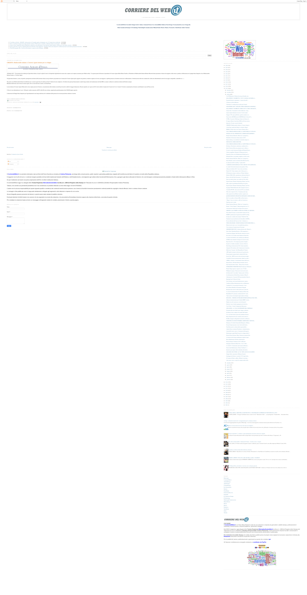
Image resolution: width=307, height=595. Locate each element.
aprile (228, 373)
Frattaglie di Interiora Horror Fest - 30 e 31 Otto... (236, 343)
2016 (226, 86)
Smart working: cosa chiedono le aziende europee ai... (238, 139)
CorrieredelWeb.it (227, 480)
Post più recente (10, 147)
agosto (228, 365)
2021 (226, 76)
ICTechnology (227, 498)
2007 (226, 396)
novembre (229, 92)
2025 (226, 67)
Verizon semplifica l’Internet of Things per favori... (237, 152)
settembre (229, 363)
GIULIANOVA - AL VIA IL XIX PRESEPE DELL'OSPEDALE (239, 308)
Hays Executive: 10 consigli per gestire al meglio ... (237, 241)
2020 (226, 78)
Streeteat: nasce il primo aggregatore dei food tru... (237, 304)
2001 (226, 405)
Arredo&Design (227, 481)
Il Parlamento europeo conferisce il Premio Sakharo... (237, 173)
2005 (226, 400)
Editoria (225, 489)
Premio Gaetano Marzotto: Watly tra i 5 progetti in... (237, 158)
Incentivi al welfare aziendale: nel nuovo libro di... (237, 243)
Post (10, 161)
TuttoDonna (226, 509)
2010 (226, 390)
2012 (226, 386)
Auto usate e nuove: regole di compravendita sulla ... (237, 360)
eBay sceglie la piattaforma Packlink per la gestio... (237, 183)
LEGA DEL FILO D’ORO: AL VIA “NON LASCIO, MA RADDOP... (240, 352)
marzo (228, 375)
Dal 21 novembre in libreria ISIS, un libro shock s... (237, 198)
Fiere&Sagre (226, 491)
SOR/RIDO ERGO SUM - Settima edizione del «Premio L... (239, 229)
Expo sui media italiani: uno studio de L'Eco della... (237, 179)
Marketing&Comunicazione (230, 500)
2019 (226, 80)
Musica (225, 505)
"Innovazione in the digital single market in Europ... (237, 295)
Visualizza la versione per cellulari (109, 150)
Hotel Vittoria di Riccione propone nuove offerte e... (237, 148)
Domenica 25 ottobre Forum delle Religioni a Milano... (238, 322)
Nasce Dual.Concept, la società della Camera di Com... (238, 212)
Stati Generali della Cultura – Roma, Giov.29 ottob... (237, 264)
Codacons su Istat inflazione (232, 102)
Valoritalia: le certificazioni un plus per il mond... (237, 104)
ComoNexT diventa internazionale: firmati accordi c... (238, 258)
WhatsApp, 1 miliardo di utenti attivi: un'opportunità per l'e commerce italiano (240, 420)
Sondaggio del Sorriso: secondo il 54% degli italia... (237, 356)
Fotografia (226, 494)
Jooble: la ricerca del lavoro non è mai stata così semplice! (240, 425)
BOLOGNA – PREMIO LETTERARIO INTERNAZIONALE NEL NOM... (242, 298)
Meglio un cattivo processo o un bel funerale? (236, 302)
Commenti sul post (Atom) (17, 154)
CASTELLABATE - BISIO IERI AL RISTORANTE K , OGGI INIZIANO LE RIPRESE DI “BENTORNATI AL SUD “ (252, 412)
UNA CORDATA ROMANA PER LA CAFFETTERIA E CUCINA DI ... (241, 131)
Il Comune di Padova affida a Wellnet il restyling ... (237, 358)
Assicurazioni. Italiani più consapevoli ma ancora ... (237, 208)
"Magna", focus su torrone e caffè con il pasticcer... (237, 200)
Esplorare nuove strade (231, 202)
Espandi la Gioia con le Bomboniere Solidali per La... (237, 154)
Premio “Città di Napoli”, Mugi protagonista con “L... (238, 206)
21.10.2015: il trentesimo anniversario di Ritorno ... (237, 345)
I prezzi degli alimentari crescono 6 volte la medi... (237, 112)
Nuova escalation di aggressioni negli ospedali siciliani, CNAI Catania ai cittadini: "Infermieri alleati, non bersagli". (35, 43)
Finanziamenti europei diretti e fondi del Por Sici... (237, 254)
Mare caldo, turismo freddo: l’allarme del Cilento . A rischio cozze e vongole (244, 441)
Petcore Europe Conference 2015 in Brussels (236, 341)
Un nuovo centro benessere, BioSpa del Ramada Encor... (238, 150)
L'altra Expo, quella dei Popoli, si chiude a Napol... (237, 127)
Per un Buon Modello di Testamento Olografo (236, 287)
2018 (226, 82)
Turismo (225, 512)
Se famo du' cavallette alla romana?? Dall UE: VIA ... (237, 216)
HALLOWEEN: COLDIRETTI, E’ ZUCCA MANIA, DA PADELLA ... (241, 98)
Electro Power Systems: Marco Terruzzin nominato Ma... (238, 335)
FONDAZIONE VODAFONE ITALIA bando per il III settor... (239, 266)
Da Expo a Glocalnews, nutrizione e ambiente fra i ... (237, 146)
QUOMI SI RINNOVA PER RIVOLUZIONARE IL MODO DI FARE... (241, 196)
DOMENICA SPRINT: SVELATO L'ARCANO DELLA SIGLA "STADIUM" (244, 457)
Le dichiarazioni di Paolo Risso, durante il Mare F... (237, 275)
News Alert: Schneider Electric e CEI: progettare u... (237, 231)
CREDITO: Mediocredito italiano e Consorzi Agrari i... (238, 125)
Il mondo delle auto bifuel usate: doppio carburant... (237, 310)
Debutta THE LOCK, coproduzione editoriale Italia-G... (238, 175)
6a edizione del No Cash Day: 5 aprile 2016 (235, 162)
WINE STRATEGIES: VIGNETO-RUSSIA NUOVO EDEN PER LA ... (241, 223)
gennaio (228, 379)
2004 (226, 403)
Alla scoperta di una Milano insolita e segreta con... (237, 194)
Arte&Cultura (227, 483)
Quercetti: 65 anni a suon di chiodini (234, 123)
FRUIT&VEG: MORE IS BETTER (233, 142)
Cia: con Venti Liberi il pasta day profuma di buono (237, 314)
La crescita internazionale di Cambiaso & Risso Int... (237, 291)
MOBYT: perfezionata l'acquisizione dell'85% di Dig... (238, 214)
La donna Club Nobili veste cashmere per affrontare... (237, 237)
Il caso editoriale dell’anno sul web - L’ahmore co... (237, 221)
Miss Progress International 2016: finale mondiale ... (237, 246)
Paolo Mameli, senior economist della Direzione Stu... (238, 160)
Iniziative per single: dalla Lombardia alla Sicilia (237, 350)
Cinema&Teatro (227, 485)
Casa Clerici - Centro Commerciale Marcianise (236, 306)
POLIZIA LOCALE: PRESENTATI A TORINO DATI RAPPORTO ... (240, 133)
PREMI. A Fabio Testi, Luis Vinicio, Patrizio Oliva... (237, 129)
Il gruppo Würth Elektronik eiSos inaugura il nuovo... (237, 187)
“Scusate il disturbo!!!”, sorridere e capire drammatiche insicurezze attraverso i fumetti (246, 433)
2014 (226, 382)
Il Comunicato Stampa (228, 496)
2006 (226, 398)
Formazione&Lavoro (228, 492)
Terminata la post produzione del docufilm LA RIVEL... (238, 219)
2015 (226, 88)
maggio (228, 371)
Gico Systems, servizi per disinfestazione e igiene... (237, 281)
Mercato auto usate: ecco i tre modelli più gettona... (237, 225)
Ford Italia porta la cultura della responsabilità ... (236, 327)
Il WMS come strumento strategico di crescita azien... (237, 239)
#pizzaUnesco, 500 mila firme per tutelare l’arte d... (237, 262)
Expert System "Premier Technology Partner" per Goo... (238, 181)
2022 (226, 73)
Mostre (225, 503)
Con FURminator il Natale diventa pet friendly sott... (237, 96)
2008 (226, 394)
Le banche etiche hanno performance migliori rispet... (237, 337)
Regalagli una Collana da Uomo (233, 279)
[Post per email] (40, 102)
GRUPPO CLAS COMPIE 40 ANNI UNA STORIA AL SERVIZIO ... (240, 210)
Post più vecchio (208, 147)
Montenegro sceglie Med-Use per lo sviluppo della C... (238, 333)
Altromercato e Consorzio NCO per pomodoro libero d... (238, 277)
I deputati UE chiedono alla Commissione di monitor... (238, 248)
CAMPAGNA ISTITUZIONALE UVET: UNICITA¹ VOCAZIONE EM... (241, 164)
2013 (226, 384)
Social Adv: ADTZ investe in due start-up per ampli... (237, 256)
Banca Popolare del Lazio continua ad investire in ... (237, 316)
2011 (226, 388)
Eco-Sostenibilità (227, 487)
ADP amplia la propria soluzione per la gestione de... (237, 252)
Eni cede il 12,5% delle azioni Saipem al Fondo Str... (237, 235)
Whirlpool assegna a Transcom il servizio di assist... (237, 271)
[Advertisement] (153, 33)
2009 (226, 392)
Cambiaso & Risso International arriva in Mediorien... (238, 283)
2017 (226, 84)
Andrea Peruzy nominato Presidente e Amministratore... (238, 329)
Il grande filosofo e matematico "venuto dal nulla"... (237, 100)
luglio (228, 367)
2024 (226, 69)
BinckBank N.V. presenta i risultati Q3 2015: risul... (237, 293)
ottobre (228, 94)
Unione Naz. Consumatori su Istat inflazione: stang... (237, 110)
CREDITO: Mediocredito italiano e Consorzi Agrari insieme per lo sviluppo (29, 62)
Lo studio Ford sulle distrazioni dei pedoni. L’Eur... (237, 167)
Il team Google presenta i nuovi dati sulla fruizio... (237, 325)
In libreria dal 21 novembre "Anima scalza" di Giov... (237, 273)
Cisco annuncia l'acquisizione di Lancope (235, 227)
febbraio (228, 377)
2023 (226, 71)
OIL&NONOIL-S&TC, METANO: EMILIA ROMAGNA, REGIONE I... (241, 106)
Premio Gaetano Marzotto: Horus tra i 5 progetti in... (237, 135)
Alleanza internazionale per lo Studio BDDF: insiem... (238, 300)
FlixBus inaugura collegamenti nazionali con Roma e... (238, 318)
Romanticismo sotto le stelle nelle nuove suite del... (237, 289)
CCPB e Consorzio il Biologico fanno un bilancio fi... (237, 119)
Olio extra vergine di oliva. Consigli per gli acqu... (237, 191)
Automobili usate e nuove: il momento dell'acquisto (237, 331)
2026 (226, 65)
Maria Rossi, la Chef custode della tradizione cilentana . (240, 449)
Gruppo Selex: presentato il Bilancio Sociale (236, 354)
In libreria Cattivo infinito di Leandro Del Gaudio (237, 312)
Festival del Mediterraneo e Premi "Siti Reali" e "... (237, 347)
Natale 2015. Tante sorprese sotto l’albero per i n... (237, 171)
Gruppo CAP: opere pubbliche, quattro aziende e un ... (238, 115)
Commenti (11, 164)
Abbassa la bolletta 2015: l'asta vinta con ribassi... (237, 169)
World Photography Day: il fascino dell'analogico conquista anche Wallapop (26, 48)
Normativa (226, 507)
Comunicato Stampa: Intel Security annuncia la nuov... (238, 233)
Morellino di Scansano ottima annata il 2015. (236, 137)
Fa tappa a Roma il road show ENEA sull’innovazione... (238, 121)
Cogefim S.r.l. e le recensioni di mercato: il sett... (236, 285)
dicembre (229, 90)
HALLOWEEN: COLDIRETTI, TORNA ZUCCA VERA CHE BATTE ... (241, 108)
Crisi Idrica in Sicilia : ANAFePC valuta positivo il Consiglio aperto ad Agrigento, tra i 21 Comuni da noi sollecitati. (35, 42)
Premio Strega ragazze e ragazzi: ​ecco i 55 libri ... (236, 268)
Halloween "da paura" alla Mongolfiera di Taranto (237, 250)
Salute (225, 511)
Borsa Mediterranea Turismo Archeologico (235, 339)
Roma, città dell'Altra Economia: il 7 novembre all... (237, 177)
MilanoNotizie (227, 501)
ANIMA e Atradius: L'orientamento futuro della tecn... (238, 260)
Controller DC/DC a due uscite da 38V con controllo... (238, 189)
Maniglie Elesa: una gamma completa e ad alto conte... (238, 156)
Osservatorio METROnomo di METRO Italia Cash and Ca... (239, 117)
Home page (109, 147)
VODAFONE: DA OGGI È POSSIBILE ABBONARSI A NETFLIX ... (240, 320)
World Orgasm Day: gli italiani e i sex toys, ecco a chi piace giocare (242, 466)
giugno (228, 369)
